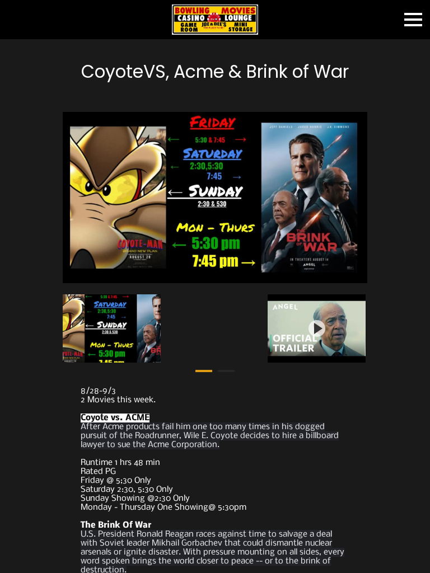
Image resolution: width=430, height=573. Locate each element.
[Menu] (413, 19)
